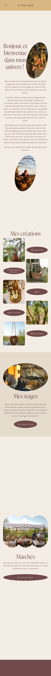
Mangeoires (37, 250)
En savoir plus (25, 424)
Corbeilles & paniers (13, 271)
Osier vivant (14, 313)
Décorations (37, 334)
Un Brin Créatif (25, 5)
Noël (37, 292)
